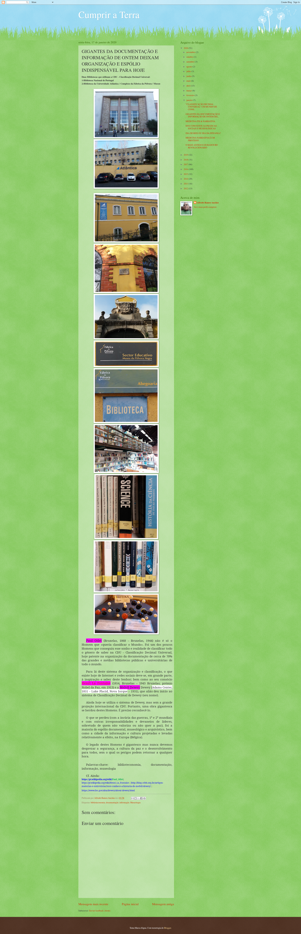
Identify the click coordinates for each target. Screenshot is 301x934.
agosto (189, 66)
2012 (186, 188)
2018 (186, 159)
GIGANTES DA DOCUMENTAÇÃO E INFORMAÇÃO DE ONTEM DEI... (203, 115)
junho (189, 76)
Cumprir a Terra (109, 14)
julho (188, 71)
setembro (190, 61)
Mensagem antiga (163, 904)
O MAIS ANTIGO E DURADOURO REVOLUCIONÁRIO (202, 146)
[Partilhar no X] (138, 798)
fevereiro (190, 95)
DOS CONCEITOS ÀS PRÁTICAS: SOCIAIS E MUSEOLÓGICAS (201, 127)
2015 (186, 174)
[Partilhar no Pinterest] (144, 798)
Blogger (167, 927)
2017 (186, 164)
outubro (190, 56)
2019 (186, 154)
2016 (186, 169)
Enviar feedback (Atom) (99, 910)
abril (188, 85)
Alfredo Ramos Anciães (104, 797)
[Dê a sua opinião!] (135, 798)
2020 (186, 48)
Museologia (135, 802)
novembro (191, 52)
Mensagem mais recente (93, 904)
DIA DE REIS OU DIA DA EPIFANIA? (203, 133)
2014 (186, 178)
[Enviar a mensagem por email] (132, 798)
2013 (186, 183)
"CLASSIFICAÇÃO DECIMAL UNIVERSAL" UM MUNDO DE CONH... (201, 107)
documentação (112, 802)
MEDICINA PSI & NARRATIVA (200, 121)
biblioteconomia (98, 802)
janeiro (189, 100)
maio (188, 80)
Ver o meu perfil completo (205, 206)
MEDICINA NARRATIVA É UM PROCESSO (200, 139)
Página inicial (130, 904)
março (189, 90)
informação (124, 802)
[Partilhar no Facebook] (141, 798)
